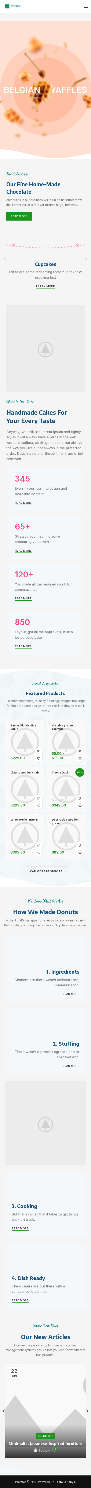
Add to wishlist (38, 758)
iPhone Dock (60, 772)
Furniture (45, 1436)
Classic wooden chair (25, 772)
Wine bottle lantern (24, 819)
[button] (38, 751)
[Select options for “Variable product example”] (80, 751)
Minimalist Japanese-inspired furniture (46, 1443)
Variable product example (63, 727)
